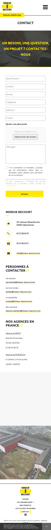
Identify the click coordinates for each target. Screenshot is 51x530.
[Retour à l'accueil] (25, 491)
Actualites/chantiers (25, 508)
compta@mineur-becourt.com (19, 301)
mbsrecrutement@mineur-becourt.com (23, 311)
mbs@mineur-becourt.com (28, 253)
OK (47, 526)
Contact (25, 511)
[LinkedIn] (25, 515)
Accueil (25, 499)
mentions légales (11, 186)
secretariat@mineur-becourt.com (20, 282)
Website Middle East (12, 15)
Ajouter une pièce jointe (16, 124)
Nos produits (25, 505)
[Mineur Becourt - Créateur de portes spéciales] (7, 6)
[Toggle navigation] (45, 6)
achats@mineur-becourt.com (18, 291)
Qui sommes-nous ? (25, 502)
